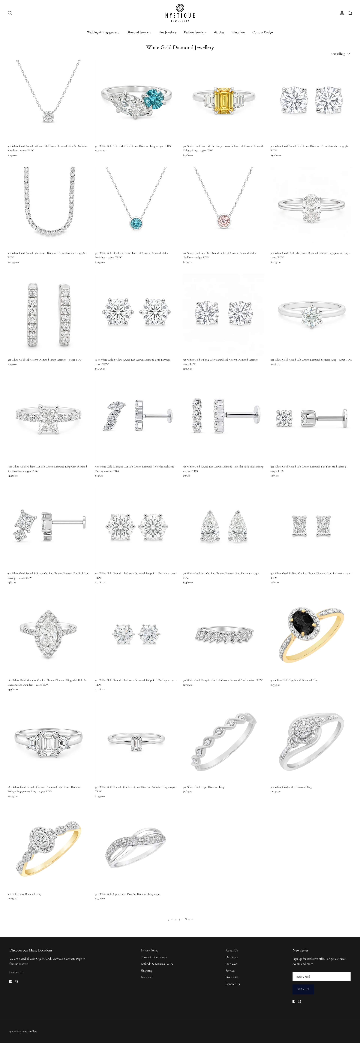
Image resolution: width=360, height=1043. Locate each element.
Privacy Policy (149, 950)
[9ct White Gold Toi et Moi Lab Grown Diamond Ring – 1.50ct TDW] (136, 101)
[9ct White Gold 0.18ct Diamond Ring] (312, 742)
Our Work (232, 964)
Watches (219, 32)
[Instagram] (16, 981)
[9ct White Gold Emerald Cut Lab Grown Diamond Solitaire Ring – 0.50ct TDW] (136, 742)
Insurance (147, 977)
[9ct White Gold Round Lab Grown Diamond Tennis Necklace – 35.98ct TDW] (312, 101)
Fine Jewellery (167, 32)
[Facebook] (10, 981)
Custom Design (262, 32)
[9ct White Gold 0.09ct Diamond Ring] (224, 742)
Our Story (232, 957)
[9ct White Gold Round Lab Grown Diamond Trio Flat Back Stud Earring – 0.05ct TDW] (224, 421)
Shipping (146, 970)
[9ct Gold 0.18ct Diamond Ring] (49, 849)
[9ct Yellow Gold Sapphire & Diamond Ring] (312, 635)
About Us (232, 950)
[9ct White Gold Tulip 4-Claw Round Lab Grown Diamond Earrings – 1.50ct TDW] (224, 315)
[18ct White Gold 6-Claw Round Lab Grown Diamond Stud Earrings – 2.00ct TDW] (136, 315)
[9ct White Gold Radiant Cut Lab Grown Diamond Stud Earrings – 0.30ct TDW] (312, 528)
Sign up (303, 989)
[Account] (341, 13)
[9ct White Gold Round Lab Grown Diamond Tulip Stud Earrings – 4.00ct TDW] (136, 528)
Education (238, 32)
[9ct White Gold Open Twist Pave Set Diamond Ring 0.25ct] (136, 849)
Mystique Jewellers (27, 1031)
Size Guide (232, 977)
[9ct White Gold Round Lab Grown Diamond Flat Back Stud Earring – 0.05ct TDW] (312, 421)
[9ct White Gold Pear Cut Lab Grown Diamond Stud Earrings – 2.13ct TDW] (224, 528)
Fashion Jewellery (195, 32)
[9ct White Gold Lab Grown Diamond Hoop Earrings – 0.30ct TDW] (49, 315)
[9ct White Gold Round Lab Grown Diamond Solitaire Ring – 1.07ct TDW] (312, 315)
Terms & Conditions (154, 957)
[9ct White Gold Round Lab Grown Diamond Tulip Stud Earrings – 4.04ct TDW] (136, 635)
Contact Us (16, 972)
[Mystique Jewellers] (180, 13)
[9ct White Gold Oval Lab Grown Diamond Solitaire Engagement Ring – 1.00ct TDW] (312, 208)
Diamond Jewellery (138, 32)
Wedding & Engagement (103, 32)
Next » (188, 919)
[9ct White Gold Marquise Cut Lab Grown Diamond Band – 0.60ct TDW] (224, 635)
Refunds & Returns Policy (157, 964)
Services (231, 970)
